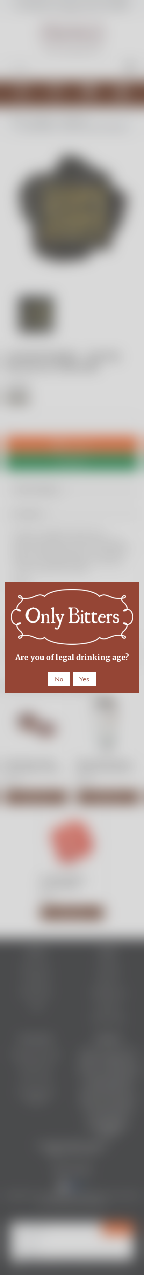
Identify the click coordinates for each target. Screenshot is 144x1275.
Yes (84, 679)
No (59, 679)
